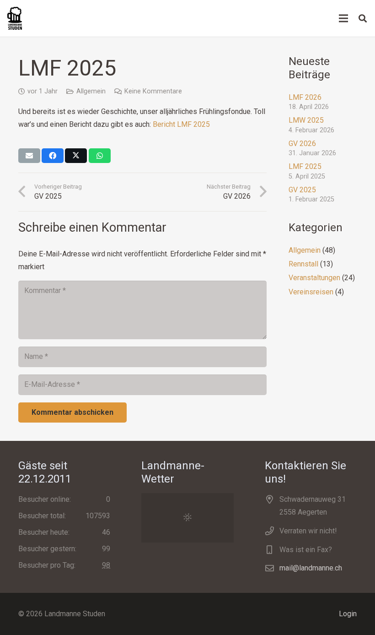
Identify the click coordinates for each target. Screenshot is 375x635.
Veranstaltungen (314, 277)
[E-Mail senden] (29, 155)
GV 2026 (302, 143)
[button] (363, 18)
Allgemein (91, 91)
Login (348, 613)
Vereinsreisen (311, 292)
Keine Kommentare (153, 91)
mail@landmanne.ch (310, 568)
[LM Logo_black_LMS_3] (14, 18)
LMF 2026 (305, 97)
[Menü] (343, 18)
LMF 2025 (305, 166)
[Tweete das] (76, 155)
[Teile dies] (53, 155)
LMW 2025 (306, 120)
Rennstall (303, 264)
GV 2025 (302, 189)
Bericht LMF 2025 (181, 124)
